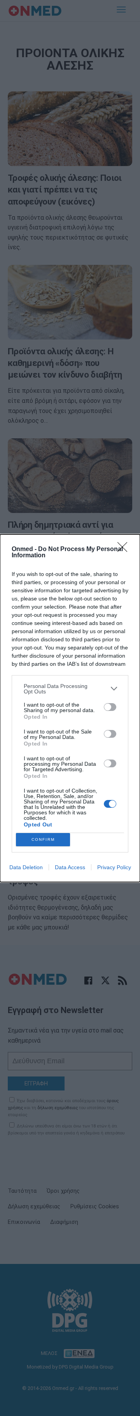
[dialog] (70, 708)
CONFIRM (43, 839)
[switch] (110, 707)
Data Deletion (26, 867)
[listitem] (70, 688)
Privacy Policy (114, 867)
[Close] (124, 549)
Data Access (70, 867)
